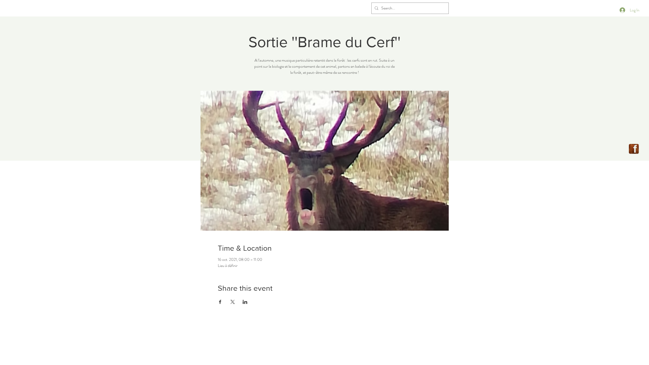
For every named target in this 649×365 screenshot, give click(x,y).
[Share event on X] (232, 302)
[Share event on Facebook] (220, 302)
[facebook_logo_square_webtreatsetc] (633, 148)
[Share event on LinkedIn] (245, 302)
